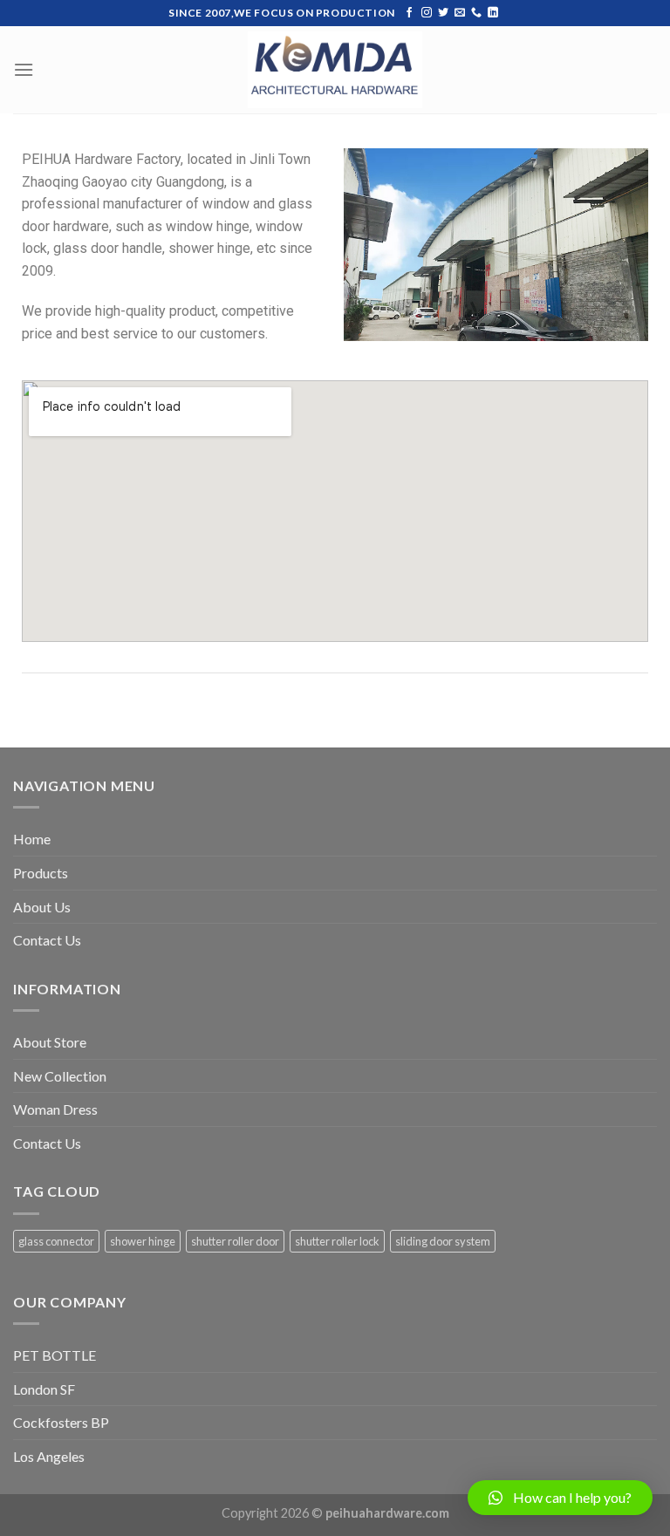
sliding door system (442, 1241)
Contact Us (47, 940)
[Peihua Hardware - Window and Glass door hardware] (335, 70)
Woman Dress (55, 1109)
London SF (44, 1389)
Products (40, 872)
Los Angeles (49, 1456)
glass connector (56, 1241)
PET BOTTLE (54, 1355)
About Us (42, 906)
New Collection (59, 1076)
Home (32, 838)
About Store (49, 1042)
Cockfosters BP (61, 1422)
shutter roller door (235, 1241)
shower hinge (142, 1241)
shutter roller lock (337, 1241)
